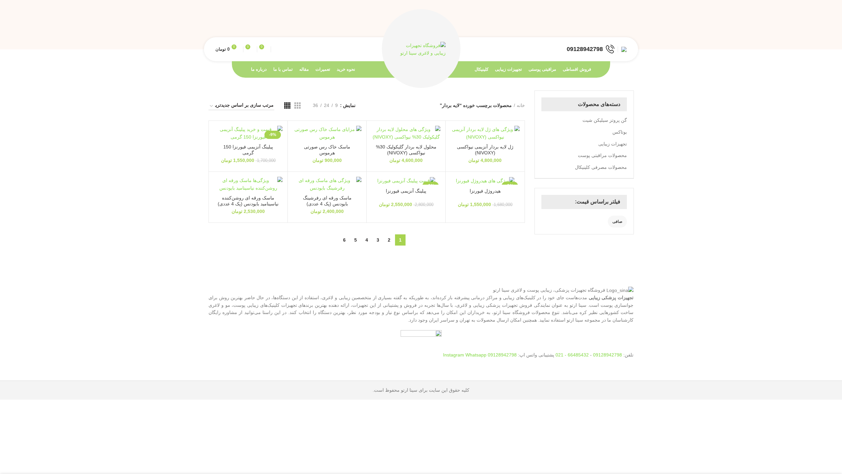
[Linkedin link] (600, 24)
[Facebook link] (623, 24)
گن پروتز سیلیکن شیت (604, 120)
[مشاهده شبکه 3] (297, 105)
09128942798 (607, 354)
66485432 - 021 (572, 354)
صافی (617, 221)
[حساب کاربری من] (624, 49)
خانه (521, 105)
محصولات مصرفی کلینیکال (601, 167)
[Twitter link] (615, 24)
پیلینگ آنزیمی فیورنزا (406, 191)
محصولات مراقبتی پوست (602, 155)
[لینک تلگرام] (593, 24)
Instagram (454, 354)
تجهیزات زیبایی (612, 143)
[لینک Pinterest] (608, 24)
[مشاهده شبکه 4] (287, 105)
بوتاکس (619, 132)
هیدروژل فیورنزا (485, 191)
